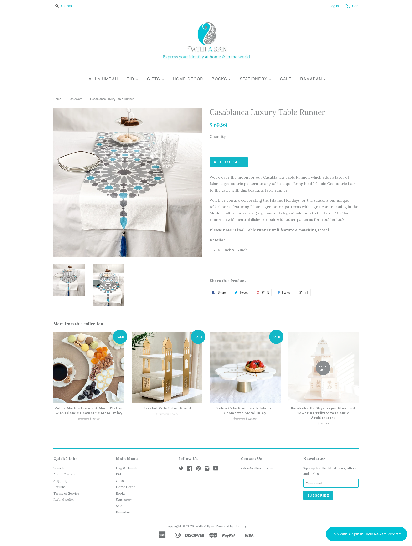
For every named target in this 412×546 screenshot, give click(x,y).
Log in (334, 5)
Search (58, 468)
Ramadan (312, 79)
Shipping (60, 481)
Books (220, 79)
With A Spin (205, 526)
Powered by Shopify (231, 526)
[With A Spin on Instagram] (207, 469)
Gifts (154, 79)
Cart (355, 5)
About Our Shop (65, 474)
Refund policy (63, 499)
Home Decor (188, 79)
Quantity (218, 136)
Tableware (75, 99)
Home (57, 99)
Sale (286, 79)
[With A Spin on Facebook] (189, 469)
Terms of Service (66, 493)
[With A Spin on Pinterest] (198, 469)
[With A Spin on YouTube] (215, 469)
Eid (131, 79)
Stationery (254, 79)
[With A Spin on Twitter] (181, 469)
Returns (59, 487)
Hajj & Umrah (102, 79)
